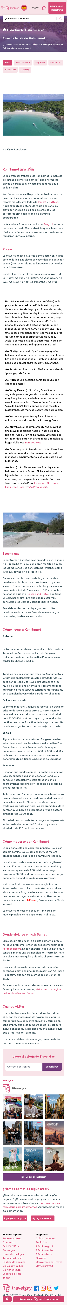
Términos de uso (12, 1258)
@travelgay (19, 1088)
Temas (6, 1277)
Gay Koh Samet (36, 30)
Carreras (41, 1258)
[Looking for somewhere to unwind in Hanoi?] (54, 1159)
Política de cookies (14, 1262)
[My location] (7, 1299)
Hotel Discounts (23, 63)
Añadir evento (44, 1250)
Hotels (7, 63)
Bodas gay (9, 1250)
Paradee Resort (34, 442)
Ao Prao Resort (38, 487)
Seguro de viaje (12, 1273)
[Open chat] (44, 8)
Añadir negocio (45, 1246)
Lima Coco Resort (16, 487)
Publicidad (42, 1242)
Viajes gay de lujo (13, 1266)
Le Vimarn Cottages (46, 483)
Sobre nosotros (12, 1238)
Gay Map (25, 70)
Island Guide (10, 70)
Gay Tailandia (16, 30)
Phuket (42, 202)
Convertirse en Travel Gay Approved (49, 1264)
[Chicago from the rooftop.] (33, 1133)
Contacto (8, 1242)
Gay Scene (40, 63)
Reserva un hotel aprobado (39, 1299)
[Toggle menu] (3, 7)
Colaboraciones (45, 1238)
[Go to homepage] (12, 8)
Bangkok (48, 224)
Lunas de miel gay (13, 1254)
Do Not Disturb (12, 1270)
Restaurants (55, 63)
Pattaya (53, 202)
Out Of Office (11, 1246)
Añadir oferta (44, 1254)
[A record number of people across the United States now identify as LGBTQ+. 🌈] (12, 1106)
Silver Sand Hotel (38, 594)
